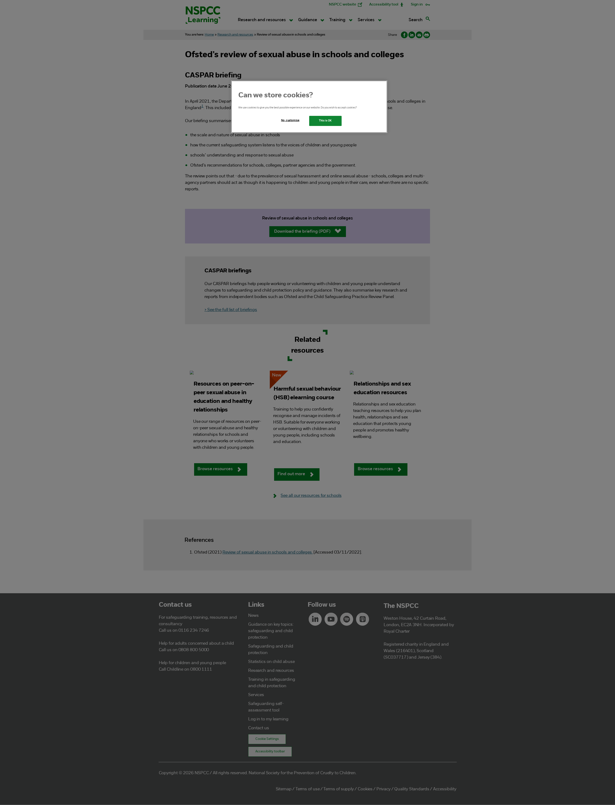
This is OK (325, 120)
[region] (309, 107)
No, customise (290, 120)
